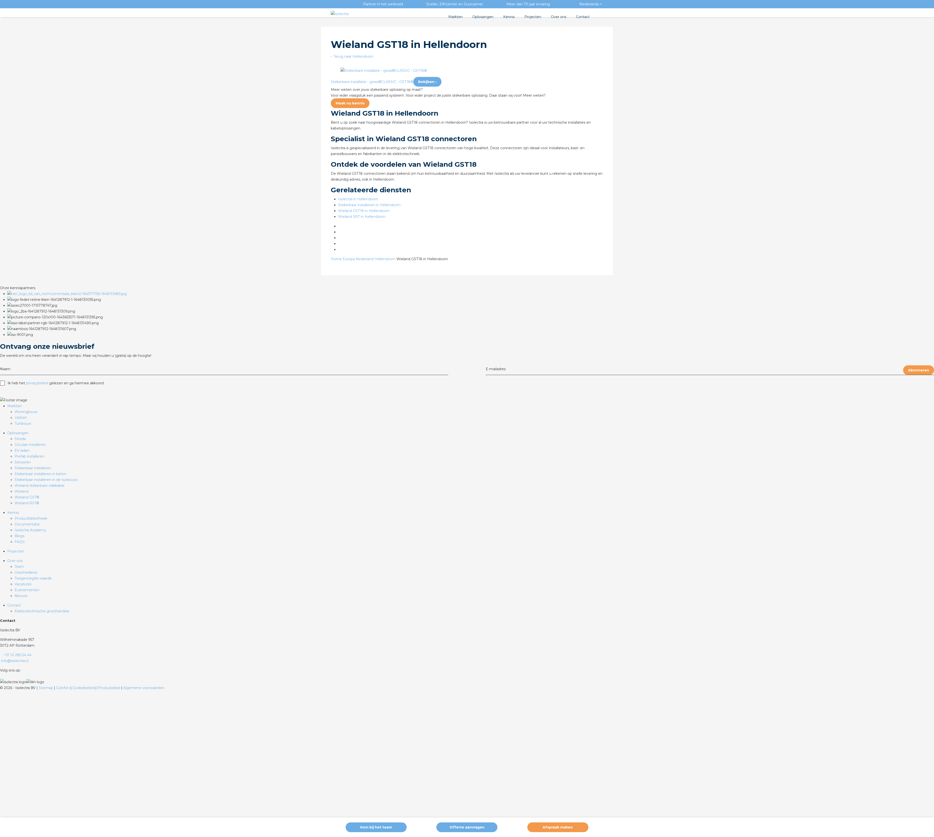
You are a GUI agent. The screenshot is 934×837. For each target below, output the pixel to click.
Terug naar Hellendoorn (352, 56)
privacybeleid (37, 383)
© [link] (1, 688)
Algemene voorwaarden (143, 688)
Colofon (63, 688)
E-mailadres (496, 369)
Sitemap (46, 688)
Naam (5, 369)
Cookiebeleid (83, 688)
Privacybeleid (109, 688)
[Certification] (67, 294)
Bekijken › (427, 82)
